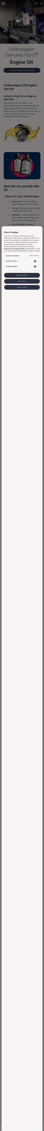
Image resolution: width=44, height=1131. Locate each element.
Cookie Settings (22, 287)
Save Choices (22, 281)
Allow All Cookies (22, 275)
